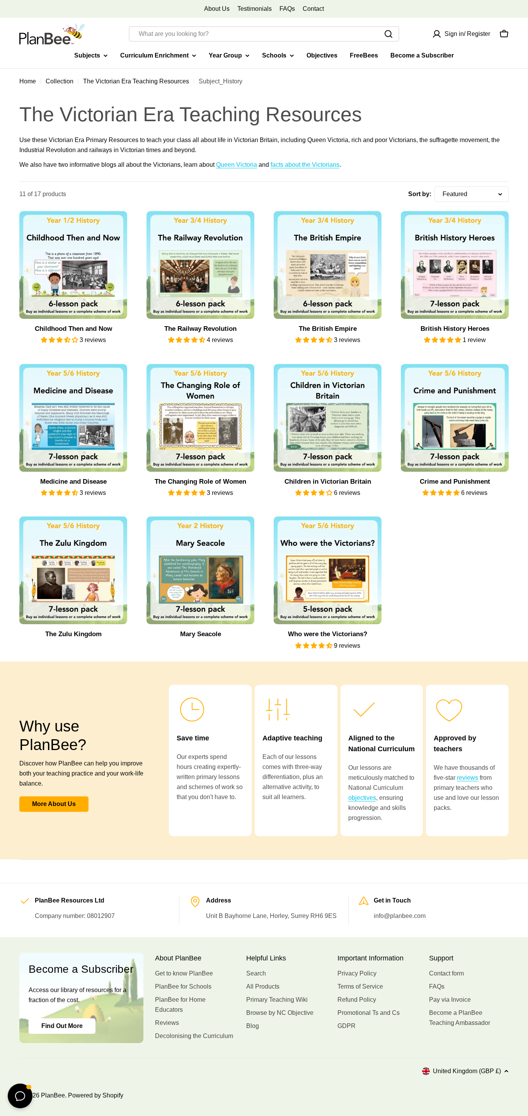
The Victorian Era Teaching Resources (136, 81)
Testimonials (254, 8)
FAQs (287, 8)
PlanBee (53, 1095)
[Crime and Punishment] (455, 418)
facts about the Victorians (305, 164)
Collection (59, 81)
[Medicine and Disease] (73, 418)
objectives (362, 797)
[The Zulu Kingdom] (73, 570)
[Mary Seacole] (200, 570)
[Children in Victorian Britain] (328, 418)
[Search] (388, 34)
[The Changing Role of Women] (200, 418)
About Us (217, 8)
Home (27, 81)
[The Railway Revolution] (200, 265)
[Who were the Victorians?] (328, 570)
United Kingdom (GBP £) (467, 1071)
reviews (467, 777)
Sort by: (419, 194)
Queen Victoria (236, 164)
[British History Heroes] (455, 265)
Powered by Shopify (95, 1095)
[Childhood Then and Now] (73, 265)
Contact (313, 8)
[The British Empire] (328, 265)
